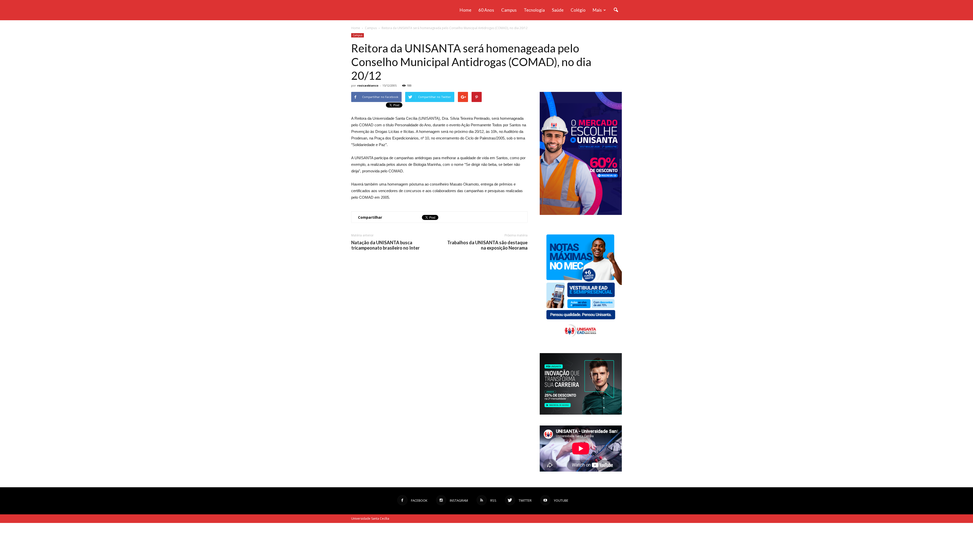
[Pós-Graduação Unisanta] (581, 413)
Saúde (558, 10)
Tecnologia (534, 10)
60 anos (486, 10)
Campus (509, 10)
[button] (616, 10)
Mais (597, 10)
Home (465, 10)
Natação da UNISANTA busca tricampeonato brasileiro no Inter (385, 245)
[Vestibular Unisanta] (581, 214)
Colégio (578, 10)
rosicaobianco (367, 85)
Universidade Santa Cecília (370, 518)
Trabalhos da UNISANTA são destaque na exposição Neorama (487, 245)
